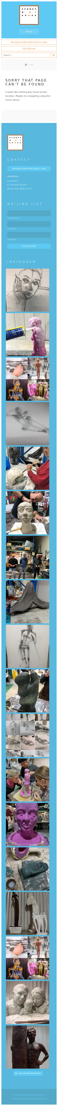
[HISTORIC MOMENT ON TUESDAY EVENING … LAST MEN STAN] (27, 557)
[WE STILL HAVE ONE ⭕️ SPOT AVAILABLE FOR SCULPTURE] (27, 1002)
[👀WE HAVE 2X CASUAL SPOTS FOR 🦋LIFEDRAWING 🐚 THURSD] (27, 423)
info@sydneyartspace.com (29, 42)
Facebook (29, 49)
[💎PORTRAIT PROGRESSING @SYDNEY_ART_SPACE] (27, 512)
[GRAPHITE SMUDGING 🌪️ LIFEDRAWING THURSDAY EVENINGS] (27, 646)
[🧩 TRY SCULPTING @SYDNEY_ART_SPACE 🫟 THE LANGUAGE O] (27, 334)
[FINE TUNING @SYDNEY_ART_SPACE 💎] (27, 601)
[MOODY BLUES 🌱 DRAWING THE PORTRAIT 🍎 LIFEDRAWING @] (27, 290)
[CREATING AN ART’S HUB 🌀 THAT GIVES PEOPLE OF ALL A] (27, 379)
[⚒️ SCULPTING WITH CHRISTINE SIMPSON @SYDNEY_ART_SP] (27, 468)
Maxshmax (42, 1099)
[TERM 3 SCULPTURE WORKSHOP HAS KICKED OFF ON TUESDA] (27, 690)
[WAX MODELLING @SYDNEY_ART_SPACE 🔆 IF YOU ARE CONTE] (27, 1047)
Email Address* (13, 218)
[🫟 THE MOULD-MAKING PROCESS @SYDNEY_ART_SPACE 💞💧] (27, 824)
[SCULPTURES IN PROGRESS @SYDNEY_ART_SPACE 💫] (27, 913)
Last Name (11, 240)
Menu (29, 32)
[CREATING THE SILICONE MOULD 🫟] (27, 779)
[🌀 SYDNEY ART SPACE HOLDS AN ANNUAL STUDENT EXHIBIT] (27, 958)
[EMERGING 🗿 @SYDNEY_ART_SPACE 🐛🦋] (27, 869)
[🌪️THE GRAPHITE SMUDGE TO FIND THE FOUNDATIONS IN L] (27, 735)
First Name (11, 229)
